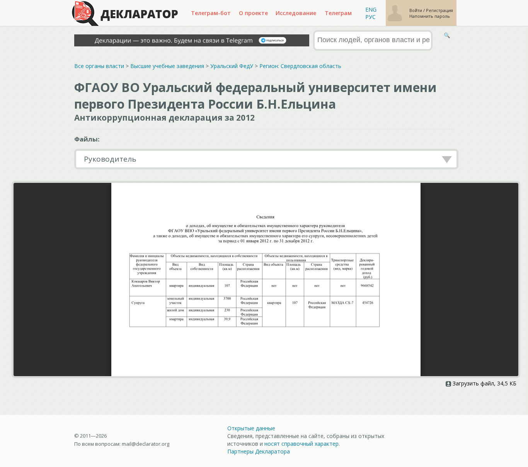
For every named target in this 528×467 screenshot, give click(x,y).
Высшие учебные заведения (167, 66)
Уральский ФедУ (231, 66)
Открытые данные (251, 428)
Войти (416, 10)
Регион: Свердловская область (300, 66)
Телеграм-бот (211, 13)
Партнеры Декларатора (258, 451)
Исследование (296, 13)
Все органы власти (99, 66)
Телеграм (338, 13)
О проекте (253, 13)
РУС (370, 16)
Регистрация (439, 10)
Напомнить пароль (429, 16)
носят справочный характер (301, 443)
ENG (370, 9)
